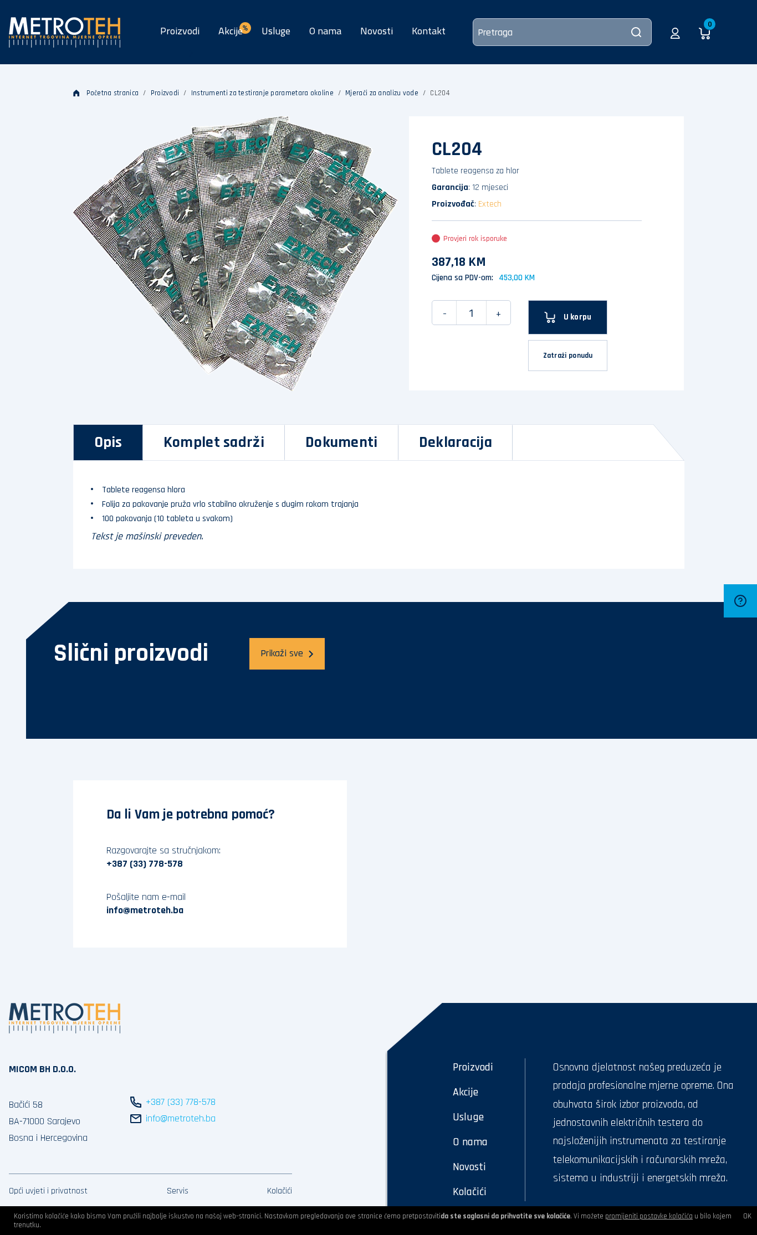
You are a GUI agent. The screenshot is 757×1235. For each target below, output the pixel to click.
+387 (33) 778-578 (144, 863)
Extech (490, 204)
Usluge (276, 30)
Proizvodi (180, 30)
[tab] (108, 442)
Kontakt (429, 30)
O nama (325, 30)
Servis (177, 1191)
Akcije (465, 1092)
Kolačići (279, 1191)
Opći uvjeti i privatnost (48, 1191)
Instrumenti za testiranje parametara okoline (262, 93)
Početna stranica (112, 93)
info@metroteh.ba (144, 910)
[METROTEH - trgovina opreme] (64, 31)
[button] (675, 32)
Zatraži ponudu (568, 355)
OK (747, 1216)
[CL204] (235, 253)
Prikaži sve (281, 653)
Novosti (376, 30)
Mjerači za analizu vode (381, 93)
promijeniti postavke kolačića (649, 1216)
